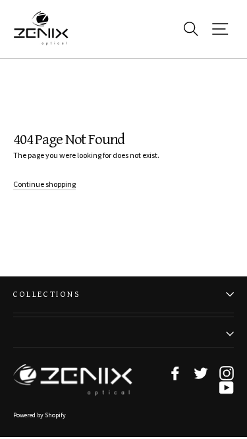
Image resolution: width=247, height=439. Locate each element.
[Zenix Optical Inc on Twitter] (201, 373)
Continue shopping (44, 184)
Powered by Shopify (39, 415)
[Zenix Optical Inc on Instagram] (226, 373)
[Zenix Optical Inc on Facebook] (175, 373)
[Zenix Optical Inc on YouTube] (226, 387)
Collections (47, 294)
